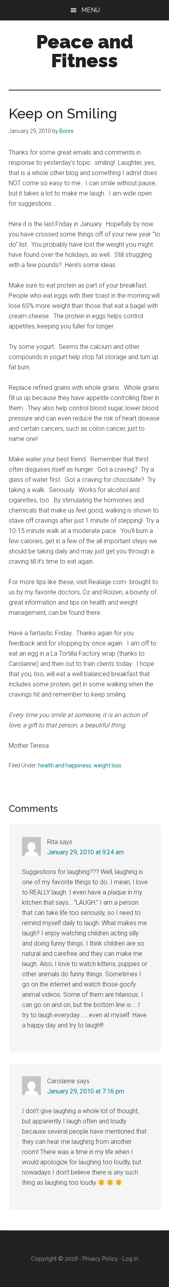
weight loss (107, 765)
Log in (130, 1259)
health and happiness (64, 765)
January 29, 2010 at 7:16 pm (85, 1091)
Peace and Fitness (84, 51)
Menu (90, 10)
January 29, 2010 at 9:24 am (85, 852)
